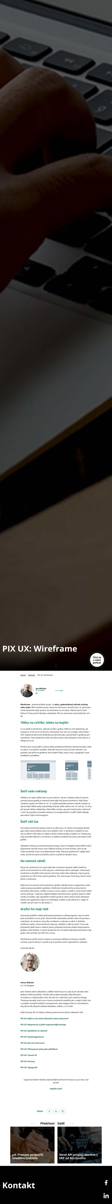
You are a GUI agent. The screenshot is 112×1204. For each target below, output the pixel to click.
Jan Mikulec (41, 1041)
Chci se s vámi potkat (97, 1012)
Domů (23, 1027)
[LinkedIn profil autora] (36, 1045)
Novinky (31, 1027)
